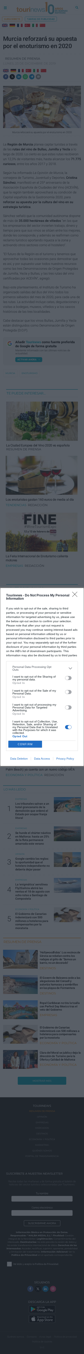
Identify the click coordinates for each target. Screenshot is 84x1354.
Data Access (42, 758)
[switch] (68, 678)
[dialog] (42, 677)
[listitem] (42, 668)
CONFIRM (25, 744)
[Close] (76, 595)
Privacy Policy (65, 758)
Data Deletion (19, 758)
